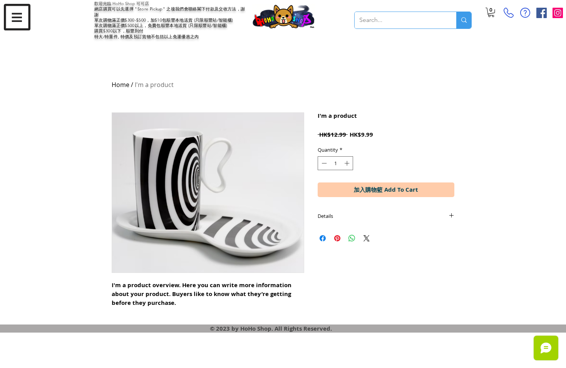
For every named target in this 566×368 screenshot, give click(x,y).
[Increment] (347, 163)
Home (120, 84)
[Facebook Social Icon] (541, 13)
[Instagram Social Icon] (558, 13)
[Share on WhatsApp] (352, 238)
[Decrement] (323, 163)
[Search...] (463, 20)
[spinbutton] (335, 163)
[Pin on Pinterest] (337, 238)
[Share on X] (366, 238)
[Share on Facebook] (322, 238)
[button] (17, 17)
